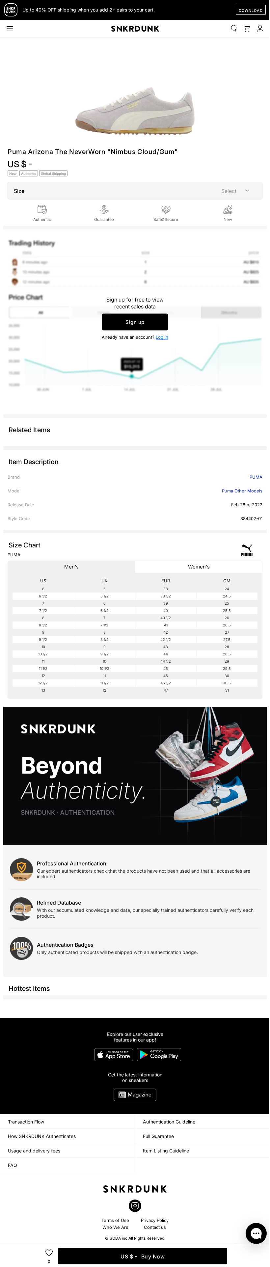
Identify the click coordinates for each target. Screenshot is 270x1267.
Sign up (135, 322)
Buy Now (143, 1256)
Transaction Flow (26, 1121)
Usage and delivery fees (34, 1150)
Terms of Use (115, 1220)
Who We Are (115, 1227)
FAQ (12, 1165)
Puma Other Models (242, 490)
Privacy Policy (155, 1220)
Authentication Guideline (169, 1121)
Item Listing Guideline (166, 1150)
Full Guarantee (158, 1136)
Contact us (155, 1227)
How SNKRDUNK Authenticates (42, 1136)
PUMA (256, 477)
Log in (162, 337)
